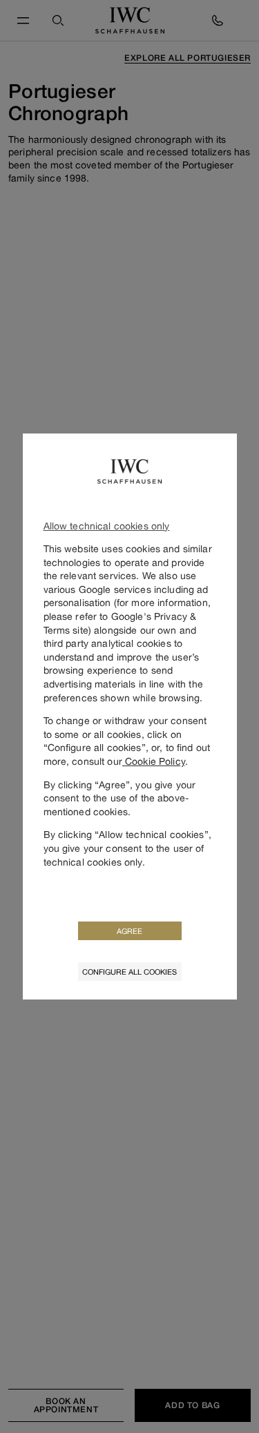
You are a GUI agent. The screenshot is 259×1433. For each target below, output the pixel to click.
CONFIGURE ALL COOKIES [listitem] (129, 971)
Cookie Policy (153, 761)
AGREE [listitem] (129, 930)
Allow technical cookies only (107, 526)
